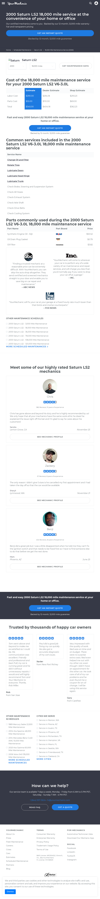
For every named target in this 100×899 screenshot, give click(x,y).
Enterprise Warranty (46, 838)
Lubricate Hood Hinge (18, 176)
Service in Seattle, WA (49, 748)
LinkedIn (71, 852)
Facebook (71, 848)
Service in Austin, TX (48, 728)
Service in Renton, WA (49, 720)
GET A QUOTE (65, 807)
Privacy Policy (43, 842)
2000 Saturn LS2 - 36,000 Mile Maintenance (28, 332)
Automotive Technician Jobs (80, 834)
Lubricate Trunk (15, 181)
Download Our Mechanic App (80, 838)
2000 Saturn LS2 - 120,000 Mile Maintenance (29, 344)
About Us (10, 834)
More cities (44, 759)
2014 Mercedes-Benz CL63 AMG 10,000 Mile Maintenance (20, 741)
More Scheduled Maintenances (26, 346)
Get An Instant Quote (50, 128)
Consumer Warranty (46, 834)
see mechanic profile (50, 437)
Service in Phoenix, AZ (49, 732)
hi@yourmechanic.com (58, 800)
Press (8, 838)
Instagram (72, 859)
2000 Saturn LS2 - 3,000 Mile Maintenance (28, 324)
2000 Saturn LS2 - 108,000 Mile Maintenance (29, 340)
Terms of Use (42, 849)
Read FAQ (34, 807)
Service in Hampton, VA (49, 740)
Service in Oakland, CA (49, 756)
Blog (8, 869)
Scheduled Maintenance (17, 861)
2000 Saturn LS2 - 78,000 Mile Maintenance (28, 336)
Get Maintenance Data (75, 66)
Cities (8, 849)
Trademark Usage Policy (48, 845)
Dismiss (10, 892)
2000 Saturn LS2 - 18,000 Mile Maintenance (28, 328)
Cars (8, 853)
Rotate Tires (13, 165)
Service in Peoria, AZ (48, 724)
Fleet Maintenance (14, 842)
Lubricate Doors (15, 170)
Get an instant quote (50, 33)
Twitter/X (71, 856)
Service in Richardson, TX (50, 736)
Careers (9, 845)
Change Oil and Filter (18, 160)
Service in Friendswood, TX (51, 752)
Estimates (10, 857)
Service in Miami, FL (48, 744)
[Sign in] (96, 3)
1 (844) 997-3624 (38, 800)
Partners (10, 865)
